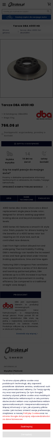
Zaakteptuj (26, 426)
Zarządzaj (26, 434)
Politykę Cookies (31, 413)
